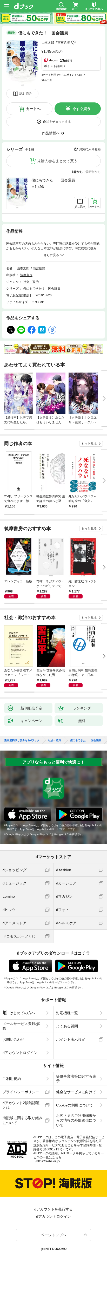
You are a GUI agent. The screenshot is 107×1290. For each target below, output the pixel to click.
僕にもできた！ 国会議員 (53, 180)
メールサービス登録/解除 (21, 1026)
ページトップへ (53, 1235)
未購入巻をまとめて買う (57, 161)
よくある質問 (67, 1026)
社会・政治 (31, 282)
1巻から (77, 171)
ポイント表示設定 (70, 1039)
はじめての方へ (22, 1013)
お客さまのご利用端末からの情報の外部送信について (76, 1120)
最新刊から (93, 171)
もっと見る (89, 444)
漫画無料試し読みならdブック (21, 740)
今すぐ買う (81, 109)
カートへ (33, 109)
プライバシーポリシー (21, 1092)
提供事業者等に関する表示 (76, 1078)
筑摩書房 (26, 275)
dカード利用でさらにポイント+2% (62, 74)
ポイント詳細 (53, 66)
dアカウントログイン (20, 1053)
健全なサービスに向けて (76, 1092)
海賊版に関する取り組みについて (23, 1120)
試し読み (25, 93)
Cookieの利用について (74, 1105)
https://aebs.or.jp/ (48, 1161)
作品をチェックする (57, 121)
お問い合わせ (13, 1039)
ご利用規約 (12, 1079)
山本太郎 (48, 42)
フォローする (73, 42)
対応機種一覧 (67, 1013)
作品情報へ (51, 133)
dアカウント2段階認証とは (21, 1105)
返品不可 (47, 80)
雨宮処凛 (63, 42)
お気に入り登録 (90, 149)
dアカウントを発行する (53, 1209)
